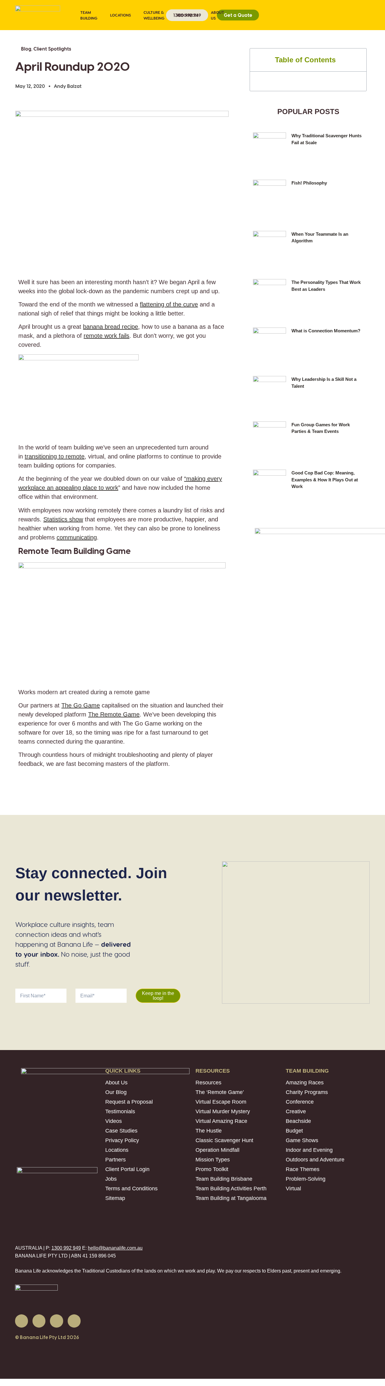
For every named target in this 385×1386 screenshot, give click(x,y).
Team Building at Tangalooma (231, 1198)
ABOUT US (217, 15)
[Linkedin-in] (38, 1320)
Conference (300, 1102)
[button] (357, 60)
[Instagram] (74, 1320)
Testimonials (120, 1111)
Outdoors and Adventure (315, 1160)
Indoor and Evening (309, 1150)
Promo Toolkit (212, 1169)
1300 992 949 (66, 1248)
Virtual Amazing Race (221, 1121)
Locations (116, 1150)
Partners (115, 1160)
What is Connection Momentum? (325, 330)
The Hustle (209, 1131)
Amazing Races (305, 1083)
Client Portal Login (127, 1169)
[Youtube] (56, 1320)
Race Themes (302, 1169)
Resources (208, 1083)
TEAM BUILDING (88, 15)
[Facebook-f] (21, 1320)
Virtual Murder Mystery (223, 1111)
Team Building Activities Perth (231, 1189)
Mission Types (213, 1160)
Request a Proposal (129, 1102)
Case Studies (121, 1131)
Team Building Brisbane (224, 1179)
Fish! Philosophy (309, 182)
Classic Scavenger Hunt (224, 1140)
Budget (294, 1131)
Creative (296, 1111)
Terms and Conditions (131, 1189)
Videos (113, 1121)
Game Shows (302, 1140)
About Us (116, 1083)
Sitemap (115, 1198)
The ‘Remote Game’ (220, 1092)
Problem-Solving (305, 1179)
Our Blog (116, 1092)
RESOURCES (188, 15)
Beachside (298, 1121)
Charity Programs (307, 1092)
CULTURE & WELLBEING (154, 15)
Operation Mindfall (217, 1150)
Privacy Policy (122, 1140)
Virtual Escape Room (221, 1102)
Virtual (293, 1189)
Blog (26, 48)
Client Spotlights (52, 48)
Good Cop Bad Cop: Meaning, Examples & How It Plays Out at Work (324, 479)
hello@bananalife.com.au (115, 1248)
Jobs (111, 1179)
